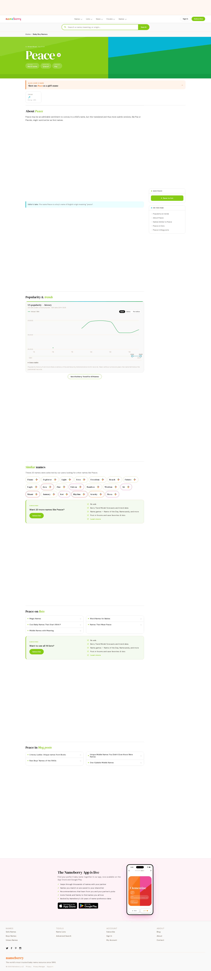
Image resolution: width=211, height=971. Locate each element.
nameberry (15, 957)
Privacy (29, 967)
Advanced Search (63, 936)
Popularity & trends (161, 214)
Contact (160, 940)
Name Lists (61, 932)
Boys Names (11, 936)
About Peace (158, 218)
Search (144, 27)
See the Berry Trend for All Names (85, 377)
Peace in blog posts (161, 230)
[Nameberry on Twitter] (7, 948)
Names (77, 19)
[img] (85, 334)
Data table (33, 363)
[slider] (132, 356)
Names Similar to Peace (162, 222)
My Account (111, 940)
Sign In (185, 19)
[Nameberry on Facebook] (11, 948)
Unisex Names (12, 940)
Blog (158, 932)
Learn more (95, 519)
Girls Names (11, 932)
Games (121, 19)
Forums (110, 19)
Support (50, 967)
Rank (122, 311)
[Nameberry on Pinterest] (16, 948)
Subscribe (198, 19)
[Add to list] (59, 55)
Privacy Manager (39, 967)
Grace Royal (32, 47)
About (159, 936)
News (98, 19)
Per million (136, 311)
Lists (88, 19)
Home (28, 34)
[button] (167, 198)
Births (128, 311)
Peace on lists (158, 226)
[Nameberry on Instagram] (20, 948)
